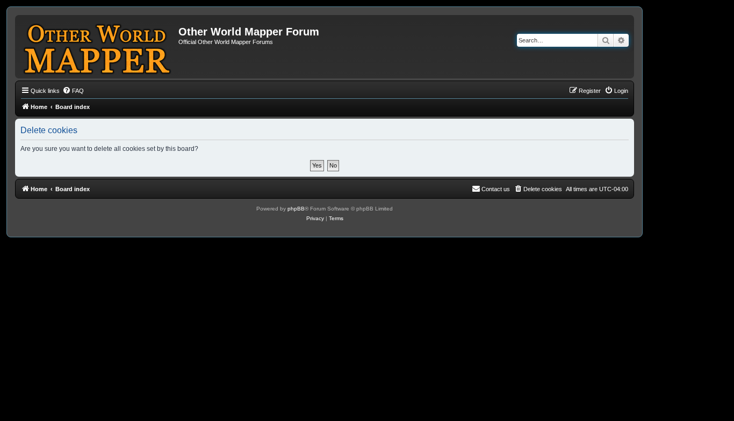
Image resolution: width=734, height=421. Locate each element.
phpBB (296, 209)
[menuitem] (73, 90)
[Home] (98, 47)
